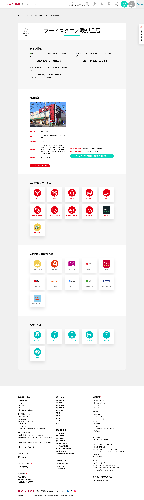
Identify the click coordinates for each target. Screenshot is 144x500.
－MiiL (20, 403)
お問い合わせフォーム (63, 464)
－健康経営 (96, 431)
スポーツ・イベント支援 (63, 448)
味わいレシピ (22, 457)
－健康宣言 (97, 433)
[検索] (23, 4)
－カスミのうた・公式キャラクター (104, 429)
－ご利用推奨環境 (98, 456)
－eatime (21, 405)
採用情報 (21, 473)
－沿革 (95, 421)
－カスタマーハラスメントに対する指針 (105, 449)
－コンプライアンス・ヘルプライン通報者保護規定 (109, 452)
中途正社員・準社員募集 (25, 482)
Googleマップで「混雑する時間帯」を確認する (91, 156)
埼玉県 (58, 416)
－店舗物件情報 (61, 469)
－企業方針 (96, 405)
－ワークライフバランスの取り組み (104, 465)
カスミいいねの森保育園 (100, 480)
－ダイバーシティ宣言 (100, 463)
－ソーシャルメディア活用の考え (103, 445)
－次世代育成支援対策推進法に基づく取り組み (107, 468)
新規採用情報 (22, 477)
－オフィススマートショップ (27, 426)
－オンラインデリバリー (25, 421)
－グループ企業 (98, 419)
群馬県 (58, 421)
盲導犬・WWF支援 (62, 451)
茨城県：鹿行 (60, 410)
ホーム (20, 16)
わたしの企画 (60, 436)
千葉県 (41, 16)
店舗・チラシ (61, 396)
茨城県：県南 (60, 405)
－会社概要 (96, 414)
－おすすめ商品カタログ (25, 410)
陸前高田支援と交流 (62, 443)
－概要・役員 (98, 417)
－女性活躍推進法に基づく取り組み (104, 470)
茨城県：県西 (60, 408)
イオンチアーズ (60, 441)
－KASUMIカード (23, 417)
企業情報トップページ (100, 400)
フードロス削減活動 (62, 446)
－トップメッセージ (99, 403)
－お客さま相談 (61, 466)
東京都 (58, 423)
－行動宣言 (96, 442)
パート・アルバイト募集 (40, 166)
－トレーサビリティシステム (27, 447)
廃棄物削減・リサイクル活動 (65, 454)
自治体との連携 (61, 433)
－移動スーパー (23, 424)
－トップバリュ (23, 408)
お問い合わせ (61, 460)
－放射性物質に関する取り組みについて (30, 435)
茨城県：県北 (60, 400)
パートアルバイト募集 (25, 479)
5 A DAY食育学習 (23, 467)
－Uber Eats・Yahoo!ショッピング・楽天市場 (32, 429)
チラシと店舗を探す (30, 16)
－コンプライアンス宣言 (100, 440)
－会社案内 (96, 424)
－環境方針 (96, 454)
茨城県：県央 (60, 403)
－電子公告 (96, 408)
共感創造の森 (60, 438)
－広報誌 (95, 426)
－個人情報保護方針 (99, 447)
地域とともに (61, 429)
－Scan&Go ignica (23, 419)
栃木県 (58, 418)
